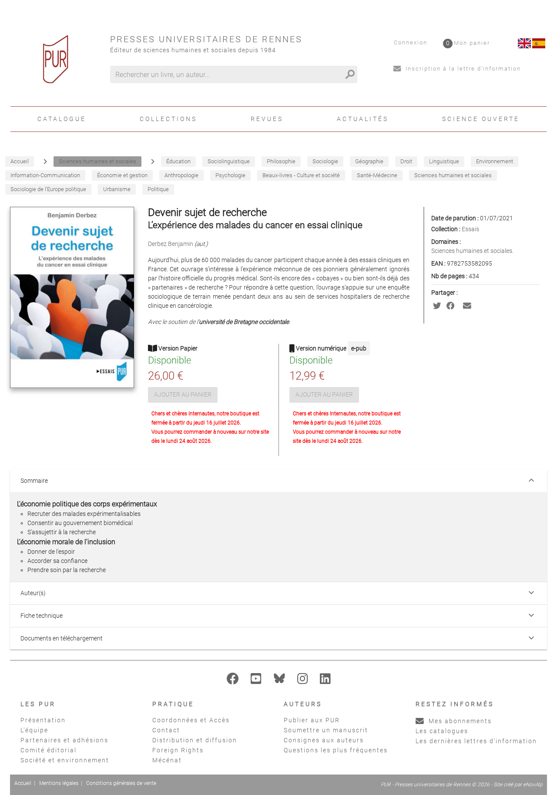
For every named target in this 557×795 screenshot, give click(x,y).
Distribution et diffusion (194, 740)
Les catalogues (442, 731)
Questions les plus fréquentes (336, 750)
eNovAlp (533, 785)
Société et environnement (64, 760)
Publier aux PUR (312, 720)
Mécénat (167, 760)
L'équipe (34, 730)
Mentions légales (58, 783)
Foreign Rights (178, 750)
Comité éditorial (48, 750)
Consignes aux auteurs (324, 740)
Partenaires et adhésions (64, 740)
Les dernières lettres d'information (476, 741)
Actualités (363, 118)
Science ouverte (481, 118)
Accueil (22, 783)
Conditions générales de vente (121, 783)
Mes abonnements (459, 721)
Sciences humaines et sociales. (472, 250)
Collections (168, 118)
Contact (166, 730)
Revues (267, 118)
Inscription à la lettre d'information (462, 68)
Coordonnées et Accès (191, 720)
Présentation (43, 720)
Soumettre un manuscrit (326, 730)
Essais (470, 229)
